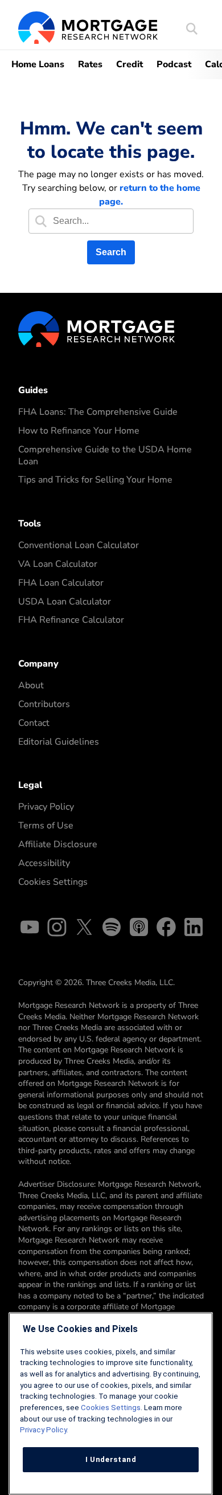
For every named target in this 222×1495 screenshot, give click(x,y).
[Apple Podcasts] (139, 929)
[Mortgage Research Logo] (96, 328)
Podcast (174, 64)
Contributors (44, 704)
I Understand (111, 1459)
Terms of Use (45, 825)
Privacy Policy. (44, 1429)
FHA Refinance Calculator (71, 620)
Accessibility (44, 863)
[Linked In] (193, 929)
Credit (129, 64)
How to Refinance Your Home (78, 430)
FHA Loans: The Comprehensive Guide (98, 412)
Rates (90, 64)
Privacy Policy (46, 806)
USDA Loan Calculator (64, 601)
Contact (34, 723)
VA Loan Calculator (57, 564)
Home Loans (37, 64)
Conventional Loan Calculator (78, 545)
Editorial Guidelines (58, 742)
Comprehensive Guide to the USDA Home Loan (105, 455)
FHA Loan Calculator (61, 583)
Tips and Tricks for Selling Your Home (95, 479)
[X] (84, 929)
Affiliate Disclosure (57, 844)
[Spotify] (111, 929)
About (31, 685)
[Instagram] (57, 929)
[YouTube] (29, 929)
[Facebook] (166, 929)
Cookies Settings (53, 882)
